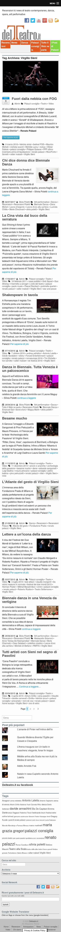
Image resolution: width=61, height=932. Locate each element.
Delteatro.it (33, 921)
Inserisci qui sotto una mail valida (13, 896)
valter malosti (16, 154)
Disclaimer (51, 929)
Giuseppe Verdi (45, 816)
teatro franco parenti (45, 849)
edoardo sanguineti (47, 468)
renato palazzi (38, 151)
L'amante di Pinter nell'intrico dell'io (35, 729)
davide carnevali (19, 698)
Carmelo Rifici (36, 804)
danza (44, 804)
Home (6, 926)
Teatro (44, 103)
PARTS (36, 645)
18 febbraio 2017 (19, 281)
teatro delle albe (32, 849)
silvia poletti (31, 209)
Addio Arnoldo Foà (26, 765)
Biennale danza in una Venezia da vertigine (29, 600)
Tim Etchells (49, 358)
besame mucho (24, 468)
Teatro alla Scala (18, 849)
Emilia (31, 698)
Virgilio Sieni (29, 154)
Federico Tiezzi (26, 812)
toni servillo (7, 360)
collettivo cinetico (35, 643)
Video (51, 103)
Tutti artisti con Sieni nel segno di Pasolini (29, 654)
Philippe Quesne (34, 149)
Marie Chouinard (17, 209)
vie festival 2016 (35, 360)
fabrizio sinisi (25, 144)
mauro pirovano (22, 470)
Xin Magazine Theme (30, 923)
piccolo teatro (7, 838)
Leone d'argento (17, 206)
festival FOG (38, 144)
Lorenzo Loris (30, 820)
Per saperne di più (19, 344)
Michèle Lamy (31, 146)
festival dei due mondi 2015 (39, 584)
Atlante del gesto (20, 525)
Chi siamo (17, 929)
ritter (42, 473)
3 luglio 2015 (17, 581)
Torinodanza (12, 853)
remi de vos (28, 700)
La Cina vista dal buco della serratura (24, 217)
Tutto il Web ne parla (45, 46)
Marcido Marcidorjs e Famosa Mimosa (15, 825)
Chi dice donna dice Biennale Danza (26, 162)
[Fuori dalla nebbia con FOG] (30, 78)
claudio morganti (43, 581)
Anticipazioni (28, 926)
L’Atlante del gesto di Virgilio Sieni (30, 482)
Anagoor (6, 800)
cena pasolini (44, 695)
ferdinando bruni (38, 812)
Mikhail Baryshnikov (26, 586)
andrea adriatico (34, 353)
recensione (40, 838)
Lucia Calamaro (50, 820)
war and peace (49, 288)
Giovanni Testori (34, 816)
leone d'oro (21, 409)
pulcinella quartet (48, 286)
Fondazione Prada (38, 525)
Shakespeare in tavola (20, 295)
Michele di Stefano (23, 645)
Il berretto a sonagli (19, 283)
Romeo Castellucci (22, 845)
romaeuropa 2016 (34, 358)
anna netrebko (16, 800)
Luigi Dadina (7, 470)
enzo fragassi (13, 812)
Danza (24, 42)
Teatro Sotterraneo (43, 589)
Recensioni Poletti (22, 204)
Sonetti (5, 154)
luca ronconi (40, 820)
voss (4, 475)
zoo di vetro (34, 703)
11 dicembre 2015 (19, 465)
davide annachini (20, 808)
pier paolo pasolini (19, 838)
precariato (16, 700)
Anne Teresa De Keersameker (15, 640)
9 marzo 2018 (11, 144)
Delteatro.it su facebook (17, 785)
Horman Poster (9, 586)
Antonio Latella (49, 353)
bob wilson (29, 581)
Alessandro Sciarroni (43, 638)
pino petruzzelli (17, 473)
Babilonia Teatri (25, 804)
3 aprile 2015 (17, 695)
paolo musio (17, 286)
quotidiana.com (31, 838)
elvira (21, 355)
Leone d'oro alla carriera (37, 206)
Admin (17, 103)
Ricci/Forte (51, 151)
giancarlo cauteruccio (21, 816)
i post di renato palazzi (16, 820)
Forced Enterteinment (35, 355)
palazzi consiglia (17, 149)
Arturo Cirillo (30, 695)
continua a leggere (26, 397)
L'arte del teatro (37, 283)
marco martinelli (35, 825)
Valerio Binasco (22, 853)
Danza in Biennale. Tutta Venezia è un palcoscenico (30, 369)
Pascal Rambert (32, 286)
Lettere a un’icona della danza (26, 534)
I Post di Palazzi (55, 46)
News (14, 42)
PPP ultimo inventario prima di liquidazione (27, 150)
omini (39, 586)
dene (35, 468)
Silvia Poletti (24, 201)
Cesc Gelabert (19, 643)
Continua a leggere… (30, 686)
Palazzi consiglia (35, 46)
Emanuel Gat (8, 409)
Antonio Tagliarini (46, 800)
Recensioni (5, 44)
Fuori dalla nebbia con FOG (34, 99)
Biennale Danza (41, 204)
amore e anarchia (38, 465)
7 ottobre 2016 (18, 353)
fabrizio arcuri (42, 698)
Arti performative (41, 201)
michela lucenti (17, 146)
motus (42, 146)
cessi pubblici (35, 281)
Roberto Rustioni (25, 589)
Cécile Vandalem (9, 355)
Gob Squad (47, 281)
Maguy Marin (33, 409)
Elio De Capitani (39, 808)
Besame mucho (14, 418)
